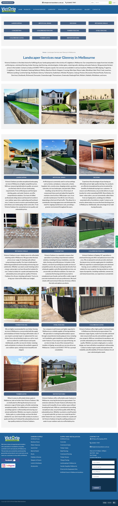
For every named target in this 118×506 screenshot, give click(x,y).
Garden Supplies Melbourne (68, 466)
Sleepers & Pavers (36, 460)
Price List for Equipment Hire (68, 469)
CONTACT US (117, 241)
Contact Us (96, 9)
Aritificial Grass (64, 439)
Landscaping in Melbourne (68, 463)
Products (27, 9)
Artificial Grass (35, 439)
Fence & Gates (62, 9)
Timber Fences (64, 457)
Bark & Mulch (35, 451)
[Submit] (110, 2)
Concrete (63, 442)
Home (20, 9)
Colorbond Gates (65, 445)
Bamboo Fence (35, 442)
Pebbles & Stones (36, 457)
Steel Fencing (64, 451)
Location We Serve (95, 457)
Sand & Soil (34, 448)
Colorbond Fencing (66, 454)
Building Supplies (76, 9)
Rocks (32, 454)
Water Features (35, 445)
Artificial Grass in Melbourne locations (71, 472)
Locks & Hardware (36, 463)
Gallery (87, 9)
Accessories (34, 466)
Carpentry (51, 9)
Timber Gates (64, 448)
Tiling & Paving (64, 460)
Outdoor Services (39, 9)
